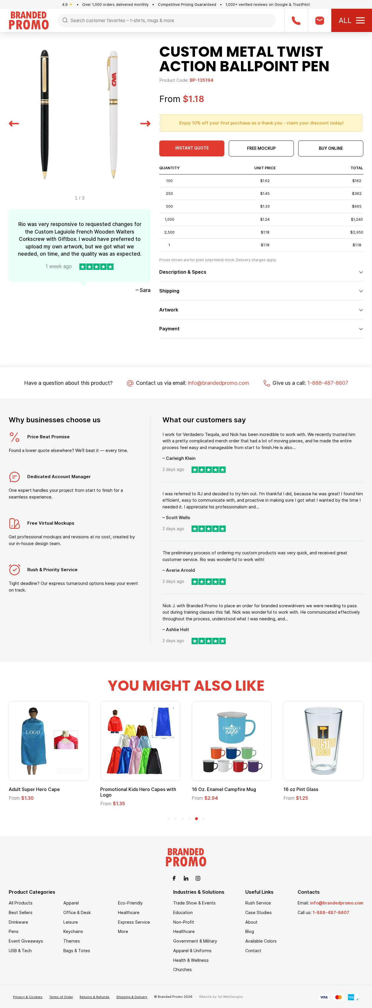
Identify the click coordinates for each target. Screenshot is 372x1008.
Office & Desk (77, 912)
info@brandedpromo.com (218, 383)
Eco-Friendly (130, 902)
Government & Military (195, 940)
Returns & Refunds (95, 997)
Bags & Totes (76, 950)
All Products (21, 902)
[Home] (29, 20)
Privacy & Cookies (27, 997)
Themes (71, 940)
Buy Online (331, 148)
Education (183, 912)
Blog (249, 931)
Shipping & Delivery (131, 997)
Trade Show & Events (194, 902)
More (123, 931)
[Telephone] (296, 20)
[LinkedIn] (186, 878)
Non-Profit (183, 922)
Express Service (134, 922)
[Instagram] (198, 878)
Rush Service (258, 902)
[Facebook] (174, 878)
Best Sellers (21, 912)
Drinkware (18, 922)
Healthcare (129, 912)
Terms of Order (61, 997)
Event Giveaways (26, 940)
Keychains (73, 931)
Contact (253, 950)
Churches (182, 969)
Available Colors (261, 940)
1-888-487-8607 (327, 383)
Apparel (71, 902)
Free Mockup (261, 148)
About (251, 922)
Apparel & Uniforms (192, 950)
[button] (14, 122)
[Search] (65, 20)
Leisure (70, 922)
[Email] (319, 20)
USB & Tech (20, 950)
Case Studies (258, 912)
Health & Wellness (191, 960)
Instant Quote (192, 147)
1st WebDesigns (230, 997)
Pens (14, 931)
